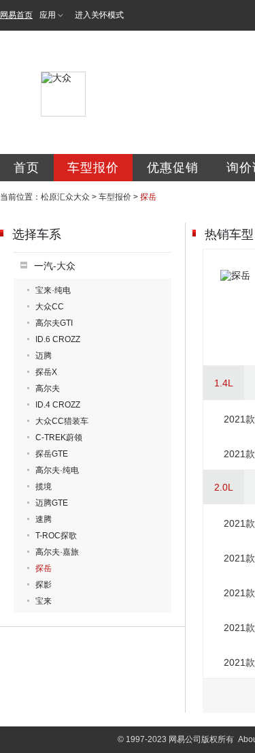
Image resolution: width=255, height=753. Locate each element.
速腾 (43, 519)
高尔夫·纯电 (57, 470)
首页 (26, 167)
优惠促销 (173, 167)
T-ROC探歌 (56, 535)
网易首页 (16, 15)
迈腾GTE (51, 503)
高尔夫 (47, 388)
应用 (47, 15)
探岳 (43, 568)
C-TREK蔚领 (58, 437)
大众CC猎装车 (61, 421)
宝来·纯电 (53, 290)
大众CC (49, 306)
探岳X (46, 372)
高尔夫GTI (54, 323)
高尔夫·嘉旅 (57, 552)
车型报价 (93, 167)
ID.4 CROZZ (57, 405)
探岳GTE (51, 454)
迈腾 (43, 355)
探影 (43, 584)
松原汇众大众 (65, 197)
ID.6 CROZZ (57, 339)
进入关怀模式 (99, 15)
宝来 (43, 601)
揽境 (43, 486)
